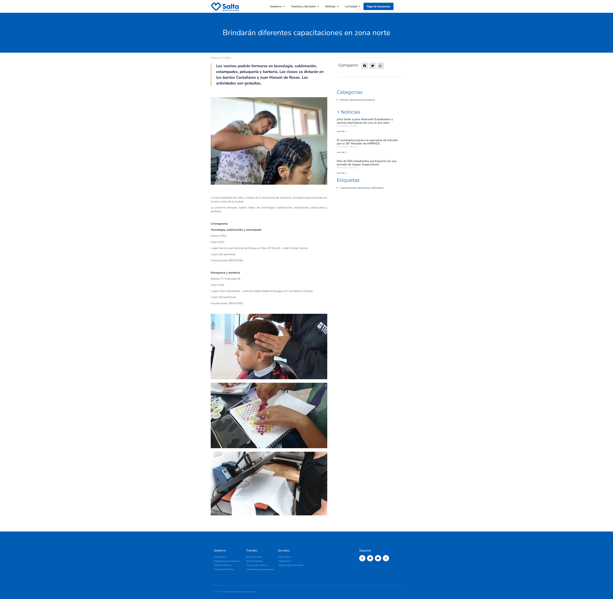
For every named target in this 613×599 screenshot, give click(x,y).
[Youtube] (378, 558)
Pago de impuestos (378, 6)
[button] (399, 6)
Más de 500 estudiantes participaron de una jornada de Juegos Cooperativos (367, 162)
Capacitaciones (348, 187)
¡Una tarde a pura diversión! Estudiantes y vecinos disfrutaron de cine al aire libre (365, 121)
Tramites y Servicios (303, 6)
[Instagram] (386, 558)
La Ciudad (351, 6)
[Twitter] (370, 558)
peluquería (363, 187)
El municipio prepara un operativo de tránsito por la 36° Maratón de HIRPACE (367, 142)
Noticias (330, 6)
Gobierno (275, 6)
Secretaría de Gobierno (362, 99)
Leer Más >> (342, 131)
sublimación (377, 187)
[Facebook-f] (362, 558)
